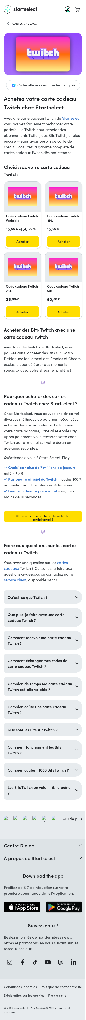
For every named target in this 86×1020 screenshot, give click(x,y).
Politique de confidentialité (24, 1009)
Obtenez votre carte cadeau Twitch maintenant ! (43, 517)
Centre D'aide (19, 860)
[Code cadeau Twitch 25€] (22, 267)
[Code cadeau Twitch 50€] (63, 267)
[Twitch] (60, 976)
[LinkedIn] (72, 976)
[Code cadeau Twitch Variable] (22, 196)
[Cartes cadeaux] (8, 23)
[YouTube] (47, 976)
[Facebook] (22, 976)
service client (15, 579)
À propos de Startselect (29, 873)
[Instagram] (10, 976)
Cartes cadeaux (24, 23)
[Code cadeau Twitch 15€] (63, 196)
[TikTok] (35, 976)
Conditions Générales (20, 1001)
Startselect (71, 117)
